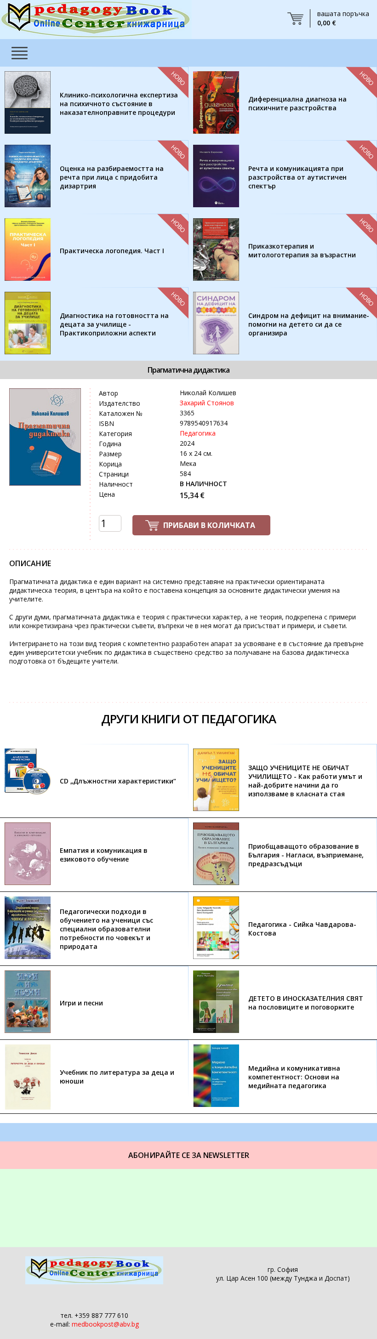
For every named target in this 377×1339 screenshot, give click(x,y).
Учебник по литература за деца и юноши (117, 1076)
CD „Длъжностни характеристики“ (118, 781)
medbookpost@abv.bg (105, 1324)
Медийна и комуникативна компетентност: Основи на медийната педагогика (294, 1077)
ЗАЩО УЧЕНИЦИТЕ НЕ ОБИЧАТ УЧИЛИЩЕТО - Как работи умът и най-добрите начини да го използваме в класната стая (305, 780)
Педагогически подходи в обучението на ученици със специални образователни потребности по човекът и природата (106, 929)
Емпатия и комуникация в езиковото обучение (104, 854)
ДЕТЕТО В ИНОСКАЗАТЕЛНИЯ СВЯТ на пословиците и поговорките (305, 1002)
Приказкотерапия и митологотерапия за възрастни (302, 250)
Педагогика (198, 433)
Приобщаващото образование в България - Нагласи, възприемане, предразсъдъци (306, 855)
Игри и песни (81, 1003)
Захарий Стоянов (207, 402)
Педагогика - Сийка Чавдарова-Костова (302, 928)
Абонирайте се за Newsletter (188, 1155)
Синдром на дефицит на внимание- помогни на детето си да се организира (308, 324)
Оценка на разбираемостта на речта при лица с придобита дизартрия (112, 177)
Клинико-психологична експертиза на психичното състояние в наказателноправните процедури (119, 104)
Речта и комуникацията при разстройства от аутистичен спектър (297, 177)
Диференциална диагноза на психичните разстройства (297, 103)
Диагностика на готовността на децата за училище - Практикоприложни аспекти (114, 324)
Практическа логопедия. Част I (112, 250)
